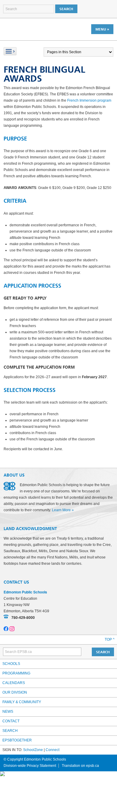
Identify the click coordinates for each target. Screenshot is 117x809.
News (7, 711)
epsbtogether (17, 740)
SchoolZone (33, 750)
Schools (11, 664)
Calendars (13, 683)
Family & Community (21, 702)
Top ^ (110, 639)
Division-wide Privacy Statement (30, 766)
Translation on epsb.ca (80, 766)
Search (10, 731)
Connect (52, 750)
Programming (16, 673)
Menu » (102, 29)
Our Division (14, 692)
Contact (11, 721)
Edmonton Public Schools (30, 29)
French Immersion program (89, 100)
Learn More (61, 510)
